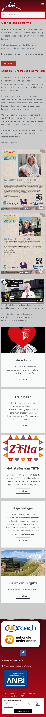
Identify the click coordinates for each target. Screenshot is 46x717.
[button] (43, 3)
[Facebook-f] (23, 653)
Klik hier (23, 379)
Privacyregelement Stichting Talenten (18, 666)
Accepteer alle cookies (23, 711)
